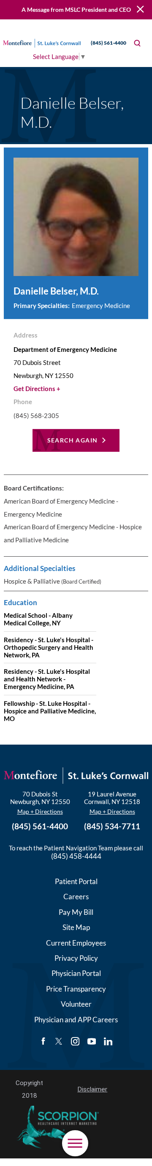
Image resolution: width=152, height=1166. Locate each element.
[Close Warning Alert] (140, 9)
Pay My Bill (76, 912)
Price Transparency (76, 988)
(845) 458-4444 (76, 856)
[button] (75, 1143)
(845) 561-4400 (108, 43)
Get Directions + (37, 388)
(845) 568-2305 (36, 416)
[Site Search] (137, 43)
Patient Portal (76, 881)
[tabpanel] (76, 605)
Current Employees (76, 942)
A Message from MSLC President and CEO (76, 9)
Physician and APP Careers (76, 1019)
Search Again (72, 440)
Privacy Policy (76, 958)
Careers (76, 896)
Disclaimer (92, 1089)
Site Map (76, 927)
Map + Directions (40, 811)
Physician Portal (76, 973)
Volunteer (76, 1004)
